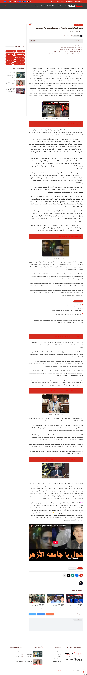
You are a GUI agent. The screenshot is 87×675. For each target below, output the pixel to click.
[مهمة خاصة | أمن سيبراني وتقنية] (75, 6)
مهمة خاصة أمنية (20, 60)
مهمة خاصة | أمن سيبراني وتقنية (63, 671)
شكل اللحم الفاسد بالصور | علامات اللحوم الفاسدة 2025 (10, 91)
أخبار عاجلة (22, 51)
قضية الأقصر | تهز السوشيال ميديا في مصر (37, 607)
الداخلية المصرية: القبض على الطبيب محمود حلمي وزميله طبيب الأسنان (64, 53)
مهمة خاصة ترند (78, 24)
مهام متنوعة (10, 54)
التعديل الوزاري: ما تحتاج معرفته (73, 306)
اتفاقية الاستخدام (69, 1)
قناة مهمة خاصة (50, 5)
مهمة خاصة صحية (20, 63)
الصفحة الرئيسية (57, 651)
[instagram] (17, 1)
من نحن (57, 1)
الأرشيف (62, 1)
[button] (77, 575)
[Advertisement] (43, 16)
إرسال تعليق (77, 619)
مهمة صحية (19, 658)
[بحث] (5, 6)
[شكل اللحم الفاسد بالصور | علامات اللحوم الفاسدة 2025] (20, 91)
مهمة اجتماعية (19, 656)
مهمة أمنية (19, 654)
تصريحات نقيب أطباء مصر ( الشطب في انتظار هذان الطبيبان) (66, 51)
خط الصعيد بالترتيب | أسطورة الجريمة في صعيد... (56, 607)
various (10, 63)
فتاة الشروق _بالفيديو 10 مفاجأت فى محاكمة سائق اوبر (68, 314)
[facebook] (25, 1)
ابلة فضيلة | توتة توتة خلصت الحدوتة (10, 83)
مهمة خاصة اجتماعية (19, 57)
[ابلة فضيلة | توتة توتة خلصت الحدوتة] (20, 83)
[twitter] (28, 1)
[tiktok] (23, 1)
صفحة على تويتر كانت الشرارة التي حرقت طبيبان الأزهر (68, 49)
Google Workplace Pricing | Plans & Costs (10, 76)
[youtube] (15, 1)
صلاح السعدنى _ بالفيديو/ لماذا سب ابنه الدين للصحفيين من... (66, 310)
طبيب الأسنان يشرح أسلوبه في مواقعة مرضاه (70, 47)
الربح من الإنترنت (28, 5)
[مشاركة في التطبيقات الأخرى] (64, 575)
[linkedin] (10, 1)
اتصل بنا (52, 1)
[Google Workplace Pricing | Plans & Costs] (20, 75)
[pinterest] (30, 1)
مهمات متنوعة (19, 661)
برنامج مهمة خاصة (61, 5)
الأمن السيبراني (41, 5)
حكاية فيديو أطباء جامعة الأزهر (73, 45)
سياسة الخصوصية (78, 1)
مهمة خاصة (19, 651)
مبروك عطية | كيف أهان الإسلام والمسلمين (75, 607)
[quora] (12, 1)
